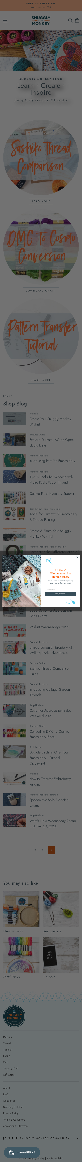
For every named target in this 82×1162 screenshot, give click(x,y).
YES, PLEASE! (60, 594)
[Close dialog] (77, 557)
